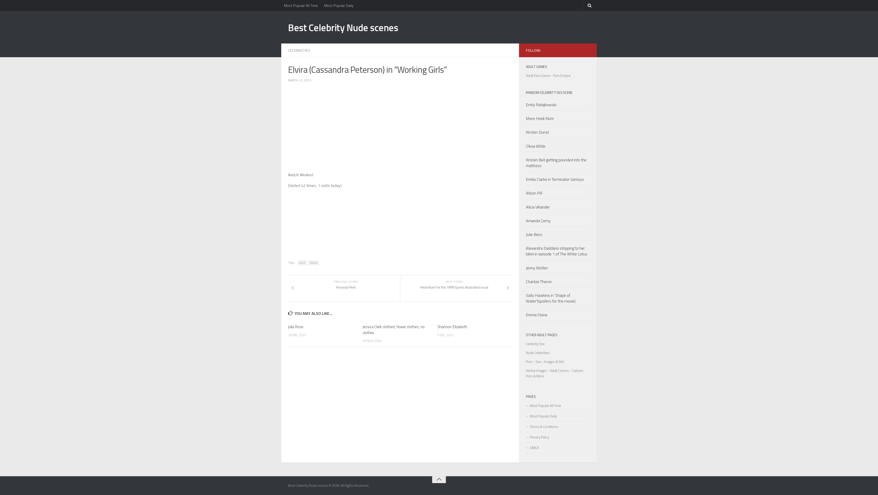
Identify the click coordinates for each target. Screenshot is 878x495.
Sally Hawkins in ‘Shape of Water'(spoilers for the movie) (551, 298)
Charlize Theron (539, 282)
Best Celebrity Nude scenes (343, 27)
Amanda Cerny (538, 221)
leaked (313, 262)
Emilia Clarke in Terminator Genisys (555, 179)
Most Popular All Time (301, 5)
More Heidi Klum (540, 118)
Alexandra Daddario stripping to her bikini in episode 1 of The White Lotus (556, 251)
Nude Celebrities (538, 352)
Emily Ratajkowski (541, 105)
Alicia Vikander (538, 207)
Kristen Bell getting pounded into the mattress (556, 163)
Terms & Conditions (544, 426)
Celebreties (299, 50)
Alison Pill (534, 193)
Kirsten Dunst (537, 132)
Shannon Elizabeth (452, 327)
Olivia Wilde (535, 146)
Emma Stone (536, 315)
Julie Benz (534, 234)
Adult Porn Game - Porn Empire (548, 75)
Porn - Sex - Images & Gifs (545, 361)
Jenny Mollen (537, 268)
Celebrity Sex (535, 343)
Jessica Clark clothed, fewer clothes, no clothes (394, 330)
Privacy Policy (539, 437)
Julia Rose (295, 327)
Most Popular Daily (338, 5)
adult (302, 262)
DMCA (534, 447)
